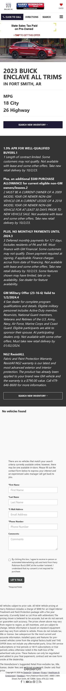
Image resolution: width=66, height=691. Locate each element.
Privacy (44, 672)
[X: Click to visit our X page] (24, 681)
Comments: (13, 533)
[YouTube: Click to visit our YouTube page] (27, 681)
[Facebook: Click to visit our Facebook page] (21, 681)
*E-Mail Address (15, 509)
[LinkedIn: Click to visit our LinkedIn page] (30, 681)
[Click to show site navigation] (61, 17)
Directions (31, 16)
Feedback (21, 675)
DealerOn (27, 672)
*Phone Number (16, 521)
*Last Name (13, 497)
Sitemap (36, 672)
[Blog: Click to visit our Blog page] (40, 681)
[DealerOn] (32, 668)
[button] (12, 17)
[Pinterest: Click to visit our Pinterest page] (34, 681)
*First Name (13, 484)
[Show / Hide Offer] (30, 29)
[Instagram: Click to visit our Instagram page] (37, 681)
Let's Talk (16, 579)
